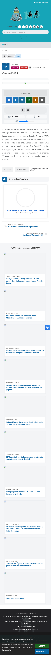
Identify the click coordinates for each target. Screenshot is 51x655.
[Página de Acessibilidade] (41, 26)
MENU (6, 45)
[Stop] (28, 110)
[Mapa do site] (37, 26)
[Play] (23, 110)
